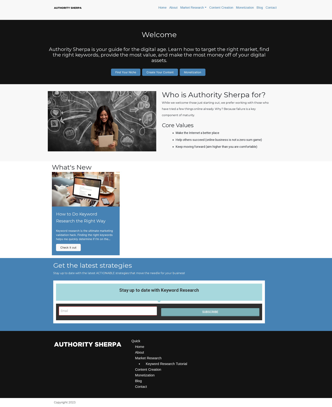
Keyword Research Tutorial (166, 364)
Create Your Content (160, 72)
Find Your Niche (125, 72)
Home (162, 7)
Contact (271, 7)
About (173, 7)
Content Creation (221, 7)
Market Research (192, 7)
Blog (260, 7)
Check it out (68, 247)
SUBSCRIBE (210, 312)
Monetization (245, 7)
